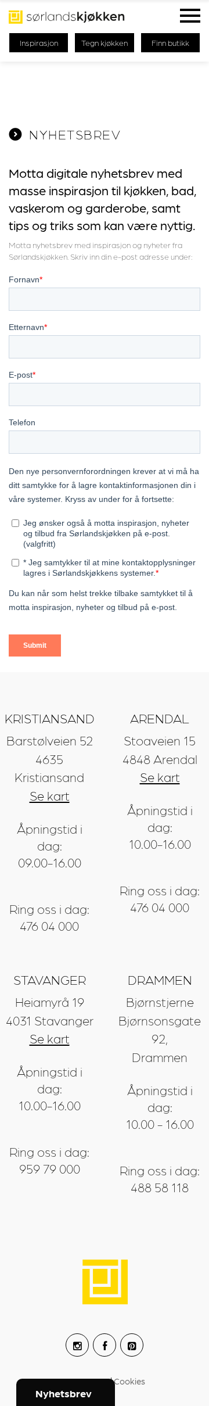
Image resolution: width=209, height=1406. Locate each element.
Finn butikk (170, 42)
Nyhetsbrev (63, 1393)
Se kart (50, 795)
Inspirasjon (39, 42)
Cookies (129, 1381)
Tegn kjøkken (104, 42)
